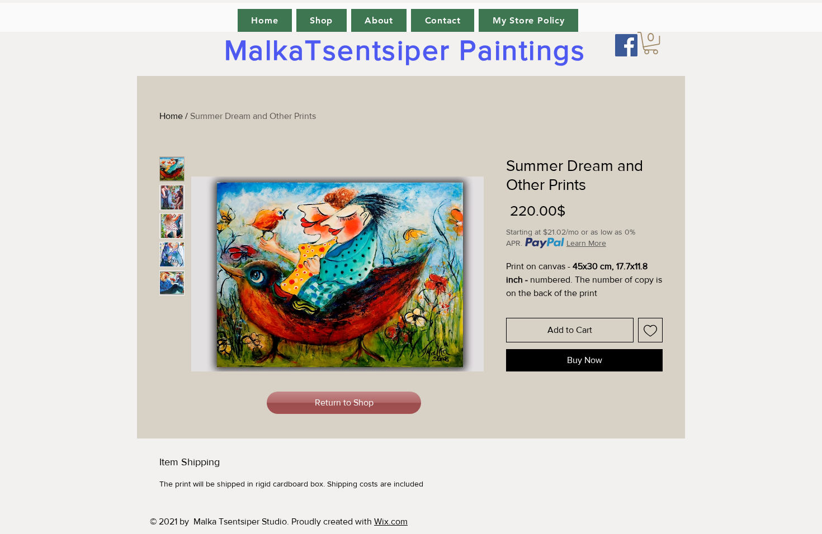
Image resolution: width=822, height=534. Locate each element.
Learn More (586, 243)
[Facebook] (626, 45)
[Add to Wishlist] (650, 330)
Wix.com (391, 521)
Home (171, 116)
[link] (650, 43)
